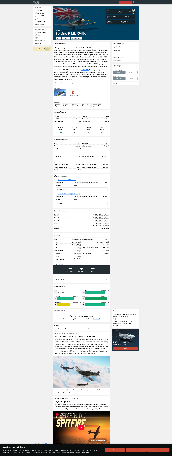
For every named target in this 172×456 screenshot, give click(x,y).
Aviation (57, 389)
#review (93, 389)
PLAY (125, 2)
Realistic (119, 72)
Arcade (131, 72)
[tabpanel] (125, 10)
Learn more (85, 452)
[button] (35, 443)
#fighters (99, 389)
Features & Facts (84, 83)
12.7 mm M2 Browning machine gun (69, 194)
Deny (115, 450)
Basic (131, 78)
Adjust (158, 450)
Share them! (96, 319)
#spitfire (63, 389)
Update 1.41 (85, 70)
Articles (93, 83)
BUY (125, 348)
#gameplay (86, 389)
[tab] (133, 10)
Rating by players (72, 83)
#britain (69, 389)
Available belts (61, 189)
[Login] (137, 2)
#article (75, 389)
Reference (119, 78)
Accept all (136, 450)
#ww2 (80, 389)
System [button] (47, 443)
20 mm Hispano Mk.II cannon (67, 180)
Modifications (60, 279)
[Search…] (134, 2)
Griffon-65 (78, 146)
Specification (61, 83)
